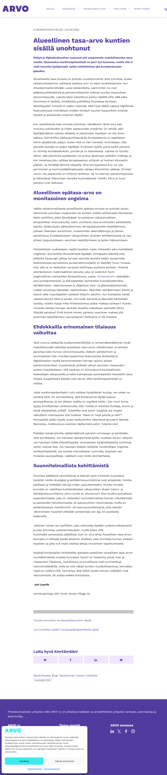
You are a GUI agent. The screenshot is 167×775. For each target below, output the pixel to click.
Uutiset (79, 675)
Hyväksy (24, 761)
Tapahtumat (66, 675)
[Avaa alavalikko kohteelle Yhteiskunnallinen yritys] (108, 8)
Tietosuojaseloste (51, 769)
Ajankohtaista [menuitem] (68, 9)
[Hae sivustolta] (165, 8)
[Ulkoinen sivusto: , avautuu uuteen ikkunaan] (96, 660)
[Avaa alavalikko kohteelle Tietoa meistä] (129, 8)
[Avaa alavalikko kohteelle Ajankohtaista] (78, 8)
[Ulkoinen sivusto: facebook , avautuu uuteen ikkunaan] (71, 660)
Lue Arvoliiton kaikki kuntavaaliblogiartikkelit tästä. (66, 629)
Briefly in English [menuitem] (142, 9)
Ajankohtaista (42, 675)
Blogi (55, 675)
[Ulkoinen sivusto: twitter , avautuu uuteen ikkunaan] (45, 660)
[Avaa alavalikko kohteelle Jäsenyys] (57, 8)
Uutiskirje (91, 675)
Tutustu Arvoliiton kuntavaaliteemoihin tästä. (62, 620)
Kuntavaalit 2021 (42, 680)
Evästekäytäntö (34, 769)
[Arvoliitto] (15, 8)
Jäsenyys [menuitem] (50, 9)
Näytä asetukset (64, 761)
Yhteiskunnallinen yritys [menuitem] (94, 9)
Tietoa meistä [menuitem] (120, 9)
